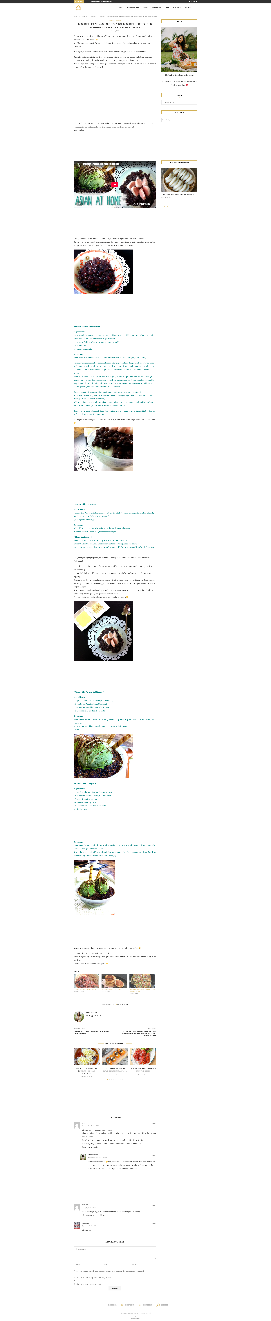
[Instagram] (191, 1)
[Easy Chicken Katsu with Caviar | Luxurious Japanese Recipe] (115, 1056)
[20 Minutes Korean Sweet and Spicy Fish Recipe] (143, 1056)
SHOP (167, 7)
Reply (154, 1123)
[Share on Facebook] (120, 1004)
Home (121, 7)
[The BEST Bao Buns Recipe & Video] (179, 180)
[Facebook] (189, 1)
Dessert (93, 16)
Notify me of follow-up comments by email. (92, 1277)
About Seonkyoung (133, 7)
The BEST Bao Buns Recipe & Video (177, 194)
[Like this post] (118, 1004)
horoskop (86, 1223)
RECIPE (145, 8)
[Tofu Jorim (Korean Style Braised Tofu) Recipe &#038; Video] (142, 981)
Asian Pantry (176, 7)
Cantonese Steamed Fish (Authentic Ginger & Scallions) (86, 1071)
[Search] (196, 7)
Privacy (164, 206)
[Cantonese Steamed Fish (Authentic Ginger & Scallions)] (87, 1056)
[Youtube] (196, 1)
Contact (188, 7)
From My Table (157, 7)
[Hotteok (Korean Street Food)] (114, 981)
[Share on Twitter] (122, 1005)
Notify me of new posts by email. (88, 1284)
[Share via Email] (127, 1004)
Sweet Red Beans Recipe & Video (85, 989)
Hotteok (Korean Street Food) (112, 989)
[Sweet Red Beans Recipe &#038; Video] (86, 981)
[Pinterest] (194, 1)
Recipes (84, 16)
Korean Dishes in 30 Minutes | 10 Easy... (103, 2)
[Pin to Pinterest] (124, 1004)
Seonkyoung (91, 1012)
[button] (86, 1)
